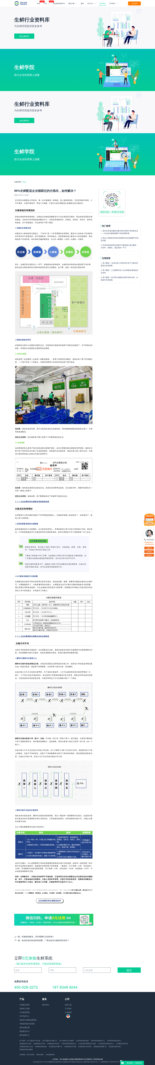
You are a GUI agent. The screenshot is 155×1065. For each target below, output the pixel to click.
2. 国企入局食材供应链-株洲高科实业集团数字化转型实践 (120, 239)
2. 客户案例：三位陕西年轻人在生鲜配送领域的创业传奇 (119, 271)
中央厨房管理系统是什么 (106, 1043)
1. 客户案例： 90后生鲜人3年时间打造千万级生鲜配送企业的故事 (119, 264)
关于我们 (68, 1008)
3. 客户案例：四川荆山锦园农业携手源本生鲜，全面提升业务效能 (119, 278)
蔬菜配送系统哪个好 (100, 1046)
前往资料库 (24, 36)
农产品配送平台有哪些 (66, 1040)
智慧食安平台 (25, 1031)
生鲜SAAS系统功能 (82, 1040)
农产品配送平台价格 (33, 1040)
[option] (77, 28)
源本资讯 (103, 3)
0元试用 (134, 3)
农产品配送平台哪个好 (49, 1040)
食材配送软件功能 (25, 1043)
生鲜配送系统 (25, 1004)
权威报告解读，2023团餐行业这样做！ (38, 936)
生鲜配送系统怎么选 (26, 1046)
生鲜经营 (17, 182)
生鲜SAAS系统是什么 (98, 1040)
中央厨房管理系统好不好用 (87, 1043)
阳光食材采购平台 (59, 3)
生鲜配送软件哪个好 (55, 1046)
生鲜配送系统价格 (41, 1046)
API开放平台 (24, 1016)
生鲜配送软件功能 (70, 1046)
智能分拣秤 (40, 1054)
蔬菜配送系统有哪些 (26, 1049)
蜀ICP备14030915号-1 (91, 1062)
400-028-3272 (26, 987)
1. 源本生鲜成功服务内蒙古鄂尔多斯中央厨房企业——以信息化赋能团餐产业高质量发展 (119, 232)
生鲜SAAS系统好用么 (114, 1040)
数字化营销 (30, 1054)
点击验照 (68, 1012)
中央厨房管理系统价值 (68, 1043)
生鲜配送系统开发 (122, 1043)
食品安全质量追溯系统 (28, 1020)
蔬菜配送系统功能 (115, 1046)
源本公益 (68, 1004)
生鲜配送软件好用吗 (84, 1046)
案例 (82, 3)
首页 (38, 3)
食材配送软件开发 (39, 1043)
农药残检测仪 (50, 1054)
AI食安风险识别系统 (27, 1023)
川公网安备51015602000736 (109, 1062)
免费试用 (149, 548)
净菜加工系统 (25, 1008)
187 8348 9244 (65, 987)
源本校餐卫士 (25, 1035)
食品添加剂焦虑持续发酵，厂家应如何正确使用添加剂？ (45, 940)
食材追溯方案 (25, 1027)
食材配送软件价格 (53, 1043)
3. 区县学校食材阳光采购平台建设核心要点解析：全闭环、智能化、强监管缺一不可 (119, 246)
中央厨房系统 (25, 1012)
